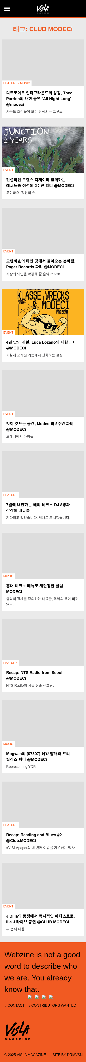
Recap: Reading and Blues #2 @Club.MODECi (34, 837)
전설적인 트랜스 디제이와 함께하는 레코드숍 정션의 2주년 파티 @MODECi (40, 182)
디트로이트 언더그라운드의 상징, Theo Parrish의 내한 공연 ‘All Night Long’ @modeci (39, 98)
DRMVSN (75, 1055)
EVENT (8, 170)
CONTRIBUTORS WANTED (53, 1005)
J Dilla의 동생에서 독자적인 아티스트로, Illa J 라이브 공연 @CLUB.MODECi (40, 919)
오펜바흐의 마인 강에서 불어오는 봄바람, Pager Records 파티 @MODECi (40, 264)
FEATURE (10, 83)
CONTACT (16, 1005)
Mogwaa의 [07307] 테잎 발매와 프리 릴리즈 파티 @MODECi (38, 756)
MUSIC (25, 83)
